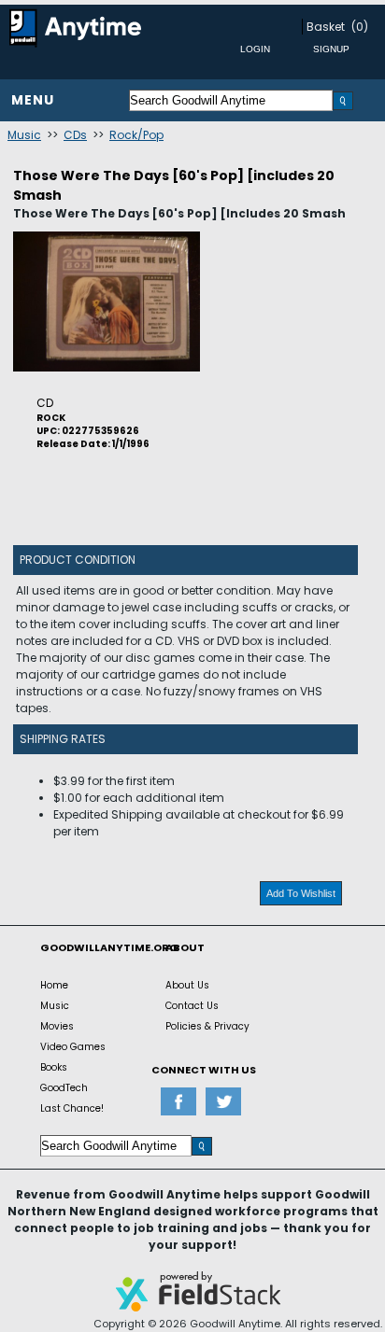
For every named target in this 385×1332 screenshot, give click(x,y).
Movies (57, 1026)
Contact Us (192, 1006)
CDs (75, 135)
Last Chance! (72, 1108)
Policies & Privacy (207, 1026)
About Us (187, 985)
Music (24, 135)
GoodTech (64, 1088)
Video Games (73, 1047)
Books (53, 1067)
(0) (359, 27)
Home (54, 985)
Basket (326, 27)
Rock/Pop (136, 135)
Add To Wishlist (300, 893)
